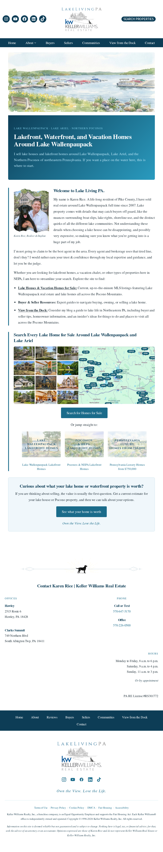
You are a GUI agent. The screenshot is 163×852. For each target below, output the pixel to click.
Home (12, 42)
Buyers (69, 717)
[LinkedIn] (90, 779)
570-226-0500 (122, 625)
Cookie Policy (76, 807)
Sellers (86, 717)
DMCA (91, 807)
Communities (106, 717)
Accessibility (122, 807)
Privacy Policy (58, 807)
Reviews (52, 717)
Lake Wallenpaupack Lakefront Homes (41, 467)
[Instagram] (64, 779)
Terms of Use (41, 807)
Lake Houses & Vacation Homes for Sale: (47, 287)
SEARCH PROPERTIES (138, 19)
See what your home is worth (81, 511)
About (35, 717)
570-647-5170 (122, 611)
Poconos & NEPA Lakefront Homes (84, 467)
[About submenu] (35, 43)
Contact (81, 724)
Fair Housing (105, 807)
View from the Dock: (33, 310)
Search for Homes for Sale (84, 413)
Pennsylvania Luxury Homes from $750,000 (127, 467)
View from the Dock (134, 717)
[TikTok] (99, 779)
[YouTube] (73, 779)
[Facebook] (81, 779)
